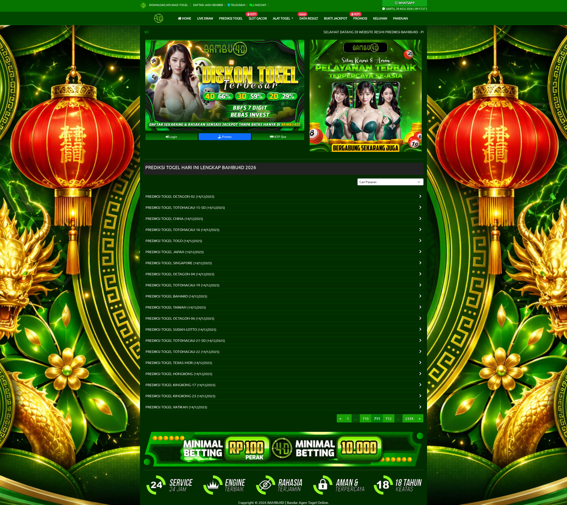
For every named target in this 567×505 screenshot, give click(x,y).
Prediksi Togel (231, 18)
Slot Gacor (258, 18)
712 (389, 418)
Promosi (360, 18)
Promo (226, 137)
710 (366, 418)
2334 (409, 418)
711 (377, 418)
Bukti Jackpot (335, 18)
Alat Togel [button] (282, 18)
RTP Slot (280, 137)
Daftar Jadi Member (208, 5)
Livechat (259, 5)
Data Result (308, 18)
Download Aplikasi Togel (168, 5)
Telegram (237, 5)
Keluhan (380, 18)
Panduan (400, 18)
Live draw (205, 18)
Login (173, 137)
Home (186, 18)
